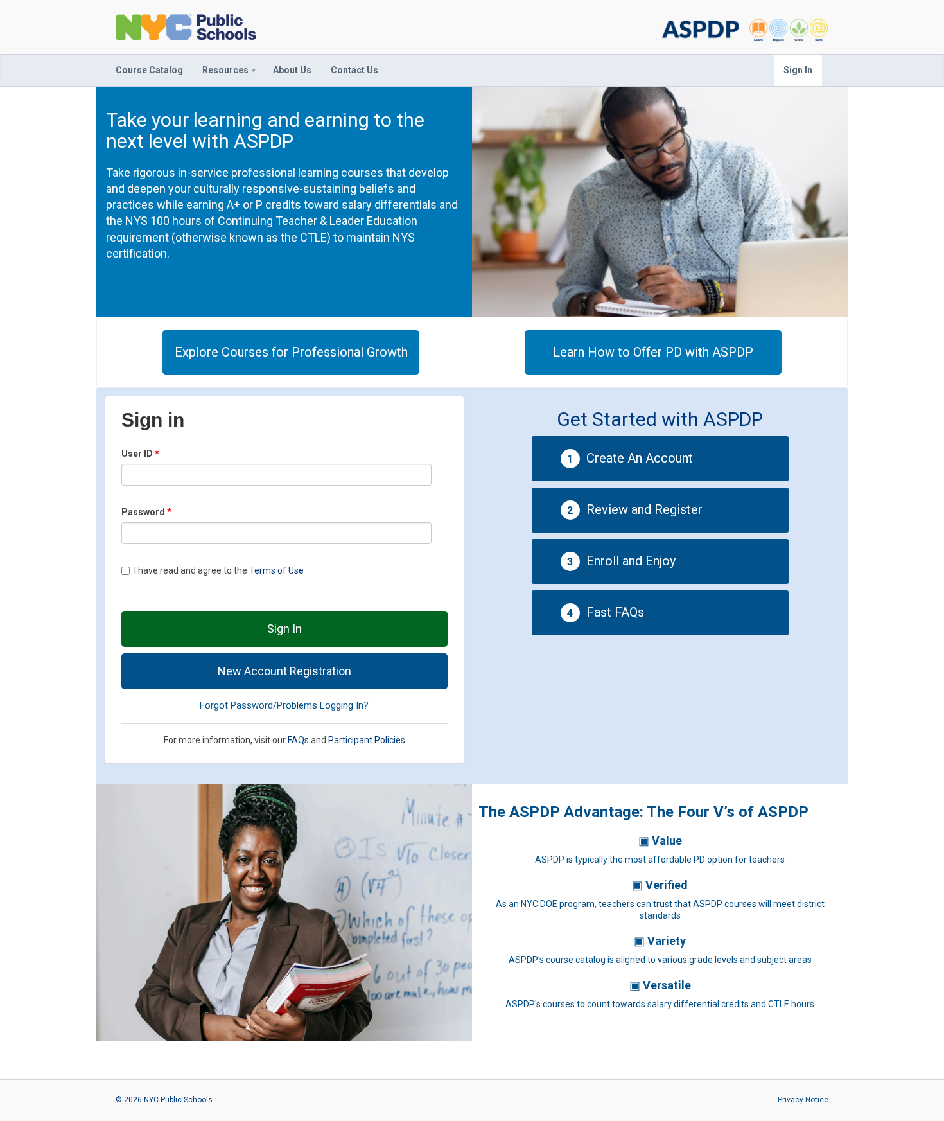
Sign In (797, 70)
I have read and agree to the (219, 570)
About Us (292, 70)
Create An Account (630, 458)
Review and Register (635, 509)
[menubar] (247, 70)
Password (144, 512)
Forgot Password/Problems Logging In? (284, 705)
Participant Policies (366, 740)
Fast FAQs (605, 612)
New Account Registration (284, 671)
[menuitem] (149, 70)
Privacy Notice (803, 1099)
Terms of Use (276, 570)
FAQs (298, 740)
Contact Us (354, 70)
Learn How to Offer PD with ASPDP (653, 352)
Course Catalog (149, 70)
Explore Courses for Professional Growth (291, 352)
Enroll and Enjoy (621, 561)
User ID (138, 453)
